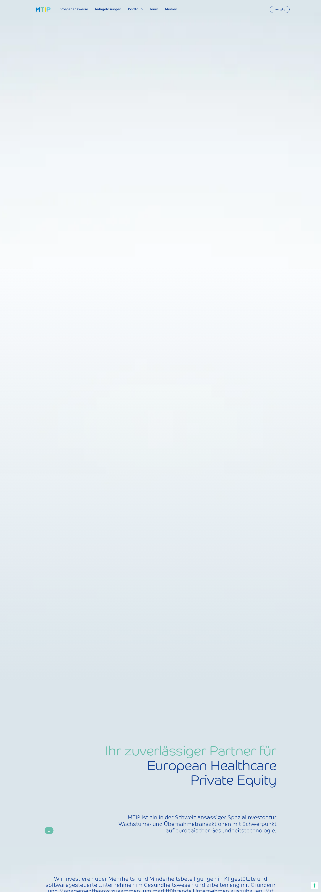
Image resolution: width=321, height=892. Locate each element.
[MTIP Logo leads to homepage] (43, 9)
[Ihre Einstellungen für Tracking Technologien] (314, 885)
